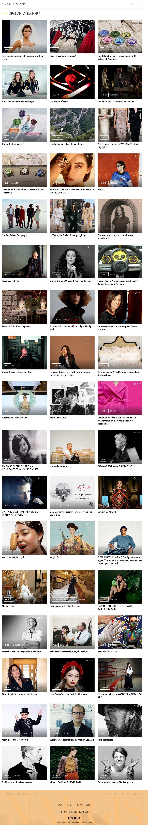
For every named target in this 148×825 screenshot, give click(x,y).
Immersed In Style (10, 280)
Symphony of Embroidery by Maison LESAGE (72, 739)
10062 (91, 433)
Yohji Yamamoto (105, 739)
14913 (43, 661)
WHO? (101, 189)
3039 (43, 110)
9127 (91, 478)
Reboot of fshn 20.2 (107, 651)
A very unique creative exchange (18, 101)
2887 (43, 156)
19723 (91, 572)
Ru (132, 4)
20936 (138, 202)
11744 (43, 524)
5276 (91, 156)
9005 (43, 247)
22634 (43, 478)
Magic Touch (56, 557)
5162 (139, 293)
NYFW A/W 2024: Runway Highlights (68, 235)
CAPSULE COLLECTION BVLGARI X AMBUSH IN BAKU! (115, 607)
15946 (138, 706)
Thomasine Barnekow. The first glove (115, 782)
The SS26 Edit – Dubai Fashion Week (116, 101)
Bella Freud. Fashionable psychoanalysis (69, 651)
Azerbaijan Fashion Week (14, 417)
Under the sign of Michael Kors (17, 372)
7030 (91, 338)
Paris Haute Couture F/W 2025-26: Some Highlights (118, 145)
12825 (91, 749)
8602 (43, 384)
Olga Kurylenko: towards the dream (19, 694)
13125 (139, 618)
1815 (43, 68)
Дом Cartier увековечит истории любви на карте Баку (71, 513)
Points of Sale (83, 804)
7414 (91, 384)
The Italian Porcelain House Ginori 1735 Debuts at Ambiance (117, 57)
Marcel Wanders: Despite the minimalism (21, 651)
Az (137, 4)
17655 (43, 338)
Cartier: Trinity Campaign (14, 235)
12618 (43, 22)
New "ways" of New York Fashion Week (69, 694)
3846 (139, 68)
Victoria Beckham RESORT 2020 (66, 782)
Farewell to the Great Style (15, 739)
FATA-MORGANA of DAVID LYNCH (116, 466)
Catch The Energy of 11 (13, 144)
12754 (139, 749)
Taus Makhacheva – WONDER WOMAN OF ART (120, 696)
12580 (139, 572)
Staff (60, 804)
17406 (43, 618)
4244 (91, 110)
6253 (91, 202)
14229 (43, 749)
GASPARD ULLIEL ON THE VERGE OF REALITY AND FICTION (21, 513)
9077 (139, 524)
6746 (139, 156)
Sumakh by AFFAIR (107, 511)
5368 (43, 202)
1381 (139, 22)
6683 (43, 293)
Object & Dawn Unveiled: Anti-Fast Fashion (71, 280)
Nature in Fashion (58, 466)
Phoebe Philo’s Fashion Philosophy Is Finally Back (70, 328)
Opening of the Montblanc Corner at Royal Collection (23, 191)
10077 (138, 478)
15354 (91, 706)
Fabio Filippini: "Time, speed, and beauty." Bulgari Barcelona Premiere (118, 282)
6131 (91, 247)
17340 (91, 618)
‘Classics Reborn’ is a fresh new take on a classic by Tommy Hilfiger (70, 373)
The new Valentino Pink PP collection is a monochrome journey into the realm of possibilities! (117, 420)
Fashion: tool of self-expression (17, 782)
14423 (91, 22)
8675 (139, 338)
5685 (139, 247)
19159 (139, 433)
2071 (91, 68)
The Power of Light (59, 101)
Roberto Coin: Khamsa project (16, 326)
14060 (43, 572)
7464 (91, 293)
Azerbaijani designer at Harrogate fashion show (22, 57)
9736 (43, 706)
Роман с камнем (58, 417)
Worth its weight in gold (13, 557)
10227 (139, 384)
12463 (91, 661)
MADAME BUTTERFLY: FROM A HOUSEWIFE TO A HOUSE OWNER (20, 468)
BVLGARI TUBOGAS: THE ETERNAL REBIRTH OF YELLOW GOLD (72, 191)
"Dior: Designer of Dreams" (63, 55)
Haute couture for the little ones (65, 606)
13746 (139, 661)
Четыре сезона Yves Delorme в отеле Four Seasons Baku (119, 373)
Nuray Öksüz (8, 606)
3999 (139, 110)
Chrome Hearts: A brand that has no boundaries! (115, 237)
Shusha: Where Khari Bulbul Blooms (67, 144)
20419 (43, 433)
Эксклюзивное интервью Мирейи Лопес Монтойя (117, 328)
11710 (91, 524)
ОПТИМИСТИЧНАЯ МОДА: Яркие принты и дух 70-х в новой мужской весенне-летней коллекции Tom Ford (120, 560)
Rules (69, 804)
